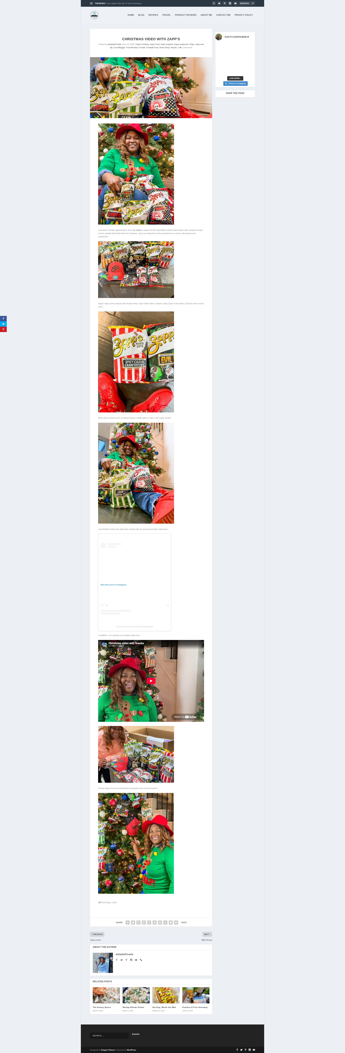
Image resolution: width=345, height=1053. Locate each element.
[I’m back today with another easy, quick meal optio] (240, 58)
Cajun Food (155, 44)
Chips (191, 44)
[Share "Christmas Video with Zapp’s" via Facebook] (127, 922)
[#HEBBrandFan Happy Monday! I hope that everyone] (240, 46)
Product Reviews (185, 15)
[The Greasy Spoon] (106, 995)
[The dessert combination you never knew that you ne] (219, 71)
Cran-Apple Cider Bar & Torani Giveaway (124, 3)
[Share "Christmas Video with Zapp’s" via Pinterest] (149, 922)
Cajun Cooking (142, 44)
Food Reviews (132, 47)
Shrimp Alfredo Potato (133, 1007)
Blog (141, 15)
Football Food (152, 47)
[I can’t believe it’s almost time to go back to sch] (250, 58)
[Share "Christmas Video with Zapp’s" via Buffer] (160, 922)
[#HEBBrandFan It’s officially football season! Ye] (230, 52)
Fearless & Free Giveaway (195, 1007)
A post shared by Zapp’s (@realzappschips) (134, 626)
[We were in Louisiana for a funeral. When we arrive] (240, 52)
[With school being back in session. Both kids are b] (250, 52)
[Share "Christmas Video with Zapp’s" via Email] (170, 922)
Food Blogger (119, 47)
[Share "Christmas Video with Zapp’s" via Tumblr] (143, 922)
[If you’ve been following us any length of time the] (219, 65)
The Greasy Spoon (102, 1007)
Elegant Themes (108, 1050)
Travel (166, 15)
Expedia (135, 1034)
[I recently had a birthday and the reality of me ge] (240, 65)
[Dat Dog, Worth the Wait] (166, 995)
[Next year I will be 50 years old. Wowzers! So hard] (230, 46)
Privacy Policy (244, 15)
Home (131, 15)
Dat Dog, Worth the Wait (164, 1007)
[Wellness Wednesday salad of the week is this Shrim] (250, 71)
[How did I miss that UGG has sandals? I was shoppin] (219, 58)
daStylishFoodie (114, 44)
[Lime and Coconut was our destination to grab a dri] (240, 71)
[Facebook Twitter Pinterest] (136, 224)
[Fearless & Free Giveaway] (196, 995)
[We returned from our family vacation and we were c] (250, 65)
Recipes (153, 15)
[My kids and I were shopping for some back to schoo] (230, 65)
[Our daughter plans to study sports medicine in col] (219, 52)
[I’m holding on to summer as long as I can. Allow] (230, 58)
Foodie (142, 47)
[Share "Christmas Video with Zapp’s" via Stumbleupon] (165, 922)
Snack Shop (164, 47)
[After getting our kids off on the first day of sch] (250, 46)
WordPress (131, 1050)
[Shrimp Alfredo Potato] (136, 995)
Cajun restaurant (181, 44)
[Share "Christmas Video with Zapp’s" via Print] (176, 922)
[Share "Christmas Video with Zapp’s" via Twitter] (133, 922)
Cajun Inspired (167, 44)
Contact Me (223, 15)
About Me (206, 15)
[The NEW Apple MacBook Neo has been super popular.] (230, 71)
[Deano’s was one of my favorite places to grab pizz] (219, 46)
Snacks (174, 47)
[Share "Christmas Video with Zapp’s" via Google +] (138, 922)
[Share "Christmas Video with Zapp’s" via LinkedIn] (154, 922)
